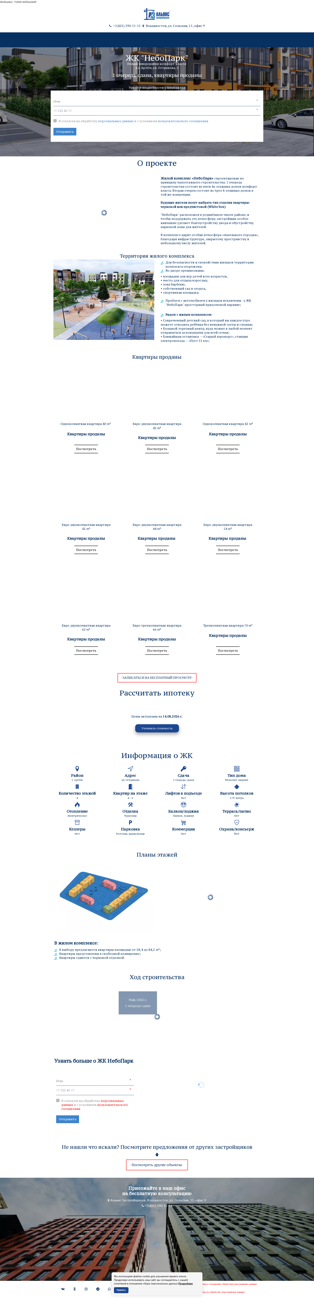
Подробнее (185, 1283)
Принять (121, 1290)
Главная (41, 40)
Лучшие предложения (127, 40)
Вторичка (95, 40)
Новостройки (65, 40)
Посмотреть (86, 449)
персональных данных (116, 121)
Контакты (253, 40)
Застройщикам (204, 40)
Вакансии (231, 40)
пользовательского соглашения (183, 121)
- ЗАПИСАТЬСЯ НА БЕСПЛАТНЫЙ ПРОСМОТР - (157, 678)
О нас (181, 40)
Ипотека (159, 40)
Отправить (65, 132)
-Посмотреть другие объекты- (157, 1165)
